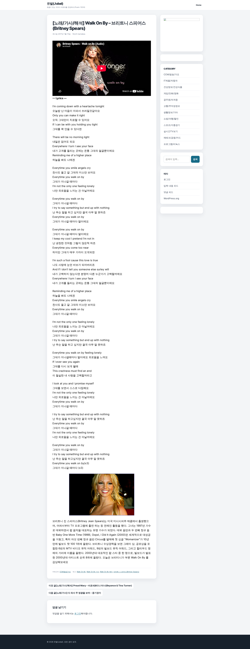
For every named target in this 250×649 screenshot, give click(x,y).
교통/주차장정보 (172, 106)
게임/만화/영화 (171, 93)
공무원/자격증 (171, 100)
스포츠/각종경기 (172, 125)
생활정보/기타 (171, 112)
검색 (195, 159)
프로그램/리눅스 (172, 144)
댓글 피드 (168, 192)
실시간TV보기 (171, 131)
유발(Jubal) (55, 3)
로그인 (77, 613)
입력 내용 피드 (171, 186)
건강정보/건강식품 (173, 87)
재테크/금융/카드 (172, 137)
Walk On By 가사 (93, 572)
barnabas (81, 34)
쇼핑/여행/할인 (171, 118)
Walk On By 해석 (106, 572)
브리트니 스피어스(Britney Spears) (126, 572)
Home (198, 5)
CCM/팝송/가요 (65, 572)
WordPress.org (171, 198)
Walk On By (81, 572)
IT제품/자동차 (170, 80)
